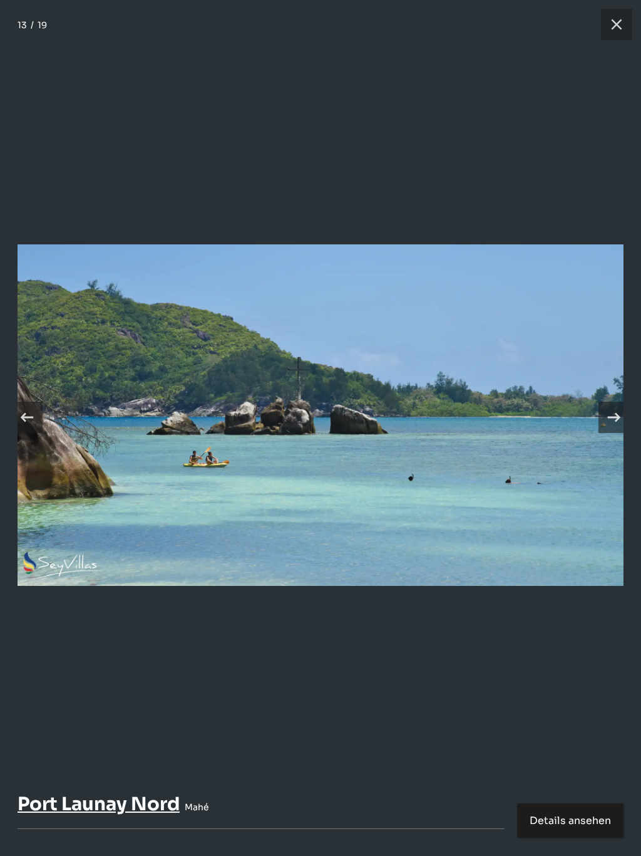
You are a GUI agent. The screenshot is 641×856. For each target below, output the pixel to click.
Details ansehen (570, 820)
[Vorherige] (27, 417)
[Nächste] (614, 417)
